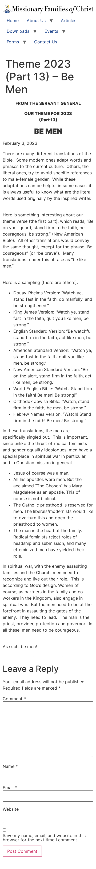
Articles (68, 20)
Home (13, 20)
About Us (36, 20)
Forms (13, 41)
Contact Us (45, 41)
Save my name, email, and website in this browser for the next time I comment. (44, 837)
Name (10, 766)
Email (10, 787)
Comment (14, 699)
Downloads (18, 31)
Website (11, 809)
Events (51, 31)
